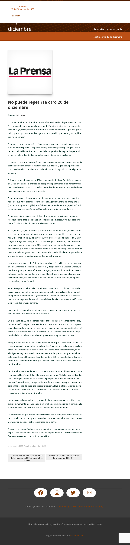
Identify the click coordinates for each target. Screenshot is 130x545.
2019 (108, 29)
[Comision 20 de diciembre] (22, 8)
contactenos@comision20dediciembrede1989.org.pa (81, 506)
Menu (17, 15)
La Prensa (20, 115)
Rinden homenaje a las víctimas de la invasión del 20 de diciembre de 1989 (26, 458)
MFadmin (36, 446)
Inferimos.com (77, 535)
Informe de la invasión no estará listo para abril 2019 (64, 456)
